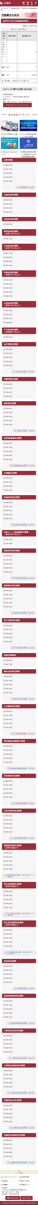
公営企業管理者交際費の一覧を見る (23, 838)
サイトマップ (27, 1198)
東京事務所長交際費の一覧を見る (24, 803)
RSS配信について (25, 1185)
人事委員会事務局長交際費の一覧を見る (22, 1093)
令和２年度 (8, 292)
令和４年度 (8, 181)
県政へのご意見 (25, 1181)
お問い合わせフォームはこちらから (17, 105)
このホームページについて (10, 1177)
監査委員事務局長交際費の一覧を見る (22, 1023)
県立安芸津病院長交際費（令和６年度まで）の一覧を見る (20, 953)
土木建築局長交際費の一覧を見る (24, 734)
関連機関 (5, 1185)
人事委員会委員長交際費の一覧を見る (22, 1058)
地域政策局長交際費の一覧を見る (24, 525)
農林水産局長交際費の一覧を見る (24, 699)
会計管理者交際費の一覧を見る (24, 372)
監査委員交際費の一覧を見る (25, 988)
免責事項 (5, 1181)
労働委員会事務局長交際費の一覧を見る (22, 1162)
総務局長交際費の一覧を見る (25, 431)
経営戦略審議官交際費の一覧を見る (23, 466)
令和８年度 (8, 165)
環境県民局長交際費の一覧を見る (24, 578)
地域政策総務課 (8, 94)
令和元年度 (8, 322)
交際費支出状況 (15, 8)
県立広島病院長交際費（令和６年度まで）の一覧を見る (20, 914)
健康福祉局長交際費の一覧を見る (24, 613)
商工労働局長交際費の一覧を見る (24, 648)
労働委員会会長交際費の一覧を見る (23, 1128)
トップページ (5, 8)
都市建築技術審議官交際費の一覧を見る (22, 768)
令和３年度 (8, 288)
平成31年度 (8, 296)
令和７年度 (8, 169)
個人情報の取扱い (25, 1177)
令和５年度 (8, 177)
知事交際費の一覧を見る (26, 187)
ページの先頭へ (19, 1173)
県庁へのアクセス (12, 1198)
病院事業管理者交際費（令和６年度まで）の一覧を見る (20, 876)
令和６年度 (8, 173)
